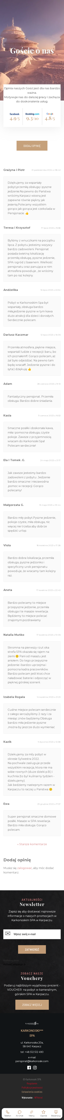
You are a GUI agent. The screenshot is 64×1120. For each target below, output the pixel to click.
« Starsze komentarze (32, 844)
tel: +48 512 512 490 (32, 1052)
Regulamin (32, 1083)
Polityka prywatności (32, 1087)
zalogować (24, 868)
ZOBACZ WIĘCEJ (32, 1005)
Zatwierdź (32, 949)
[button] (32, 1113)
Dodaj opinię (32, 146)
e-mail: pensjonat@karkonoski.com (32, 1059)
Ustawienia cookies (32, 1091)
